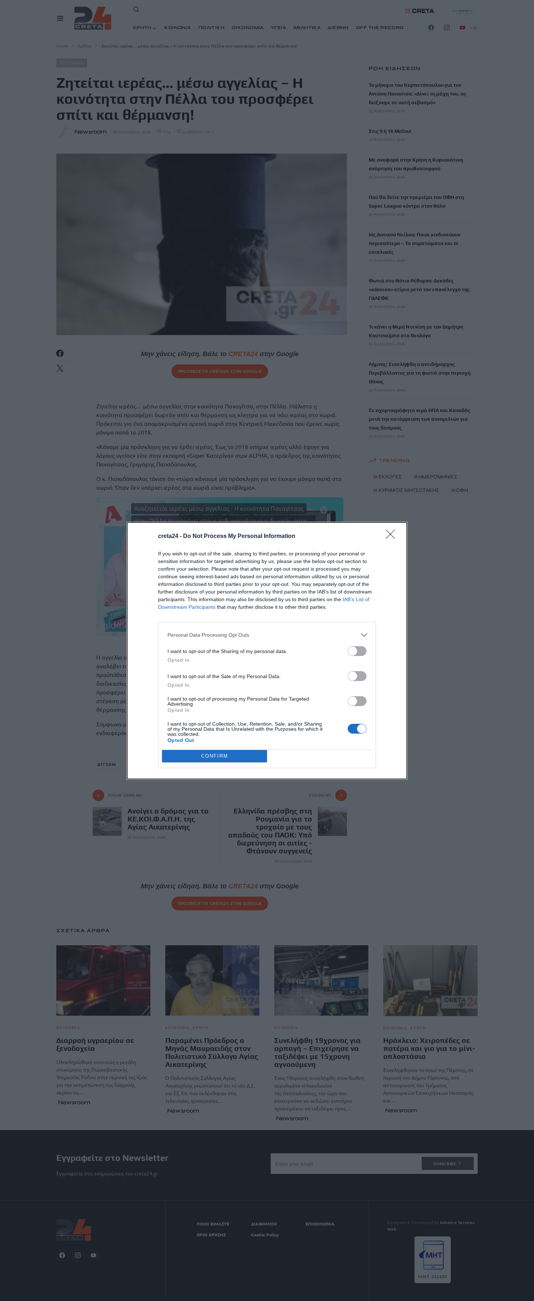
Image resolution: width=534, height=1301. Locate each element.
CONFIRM (214, 756)
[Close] (393, 536)
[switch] (357, 651)
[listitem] (267, 635)
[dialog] (267, 650)
